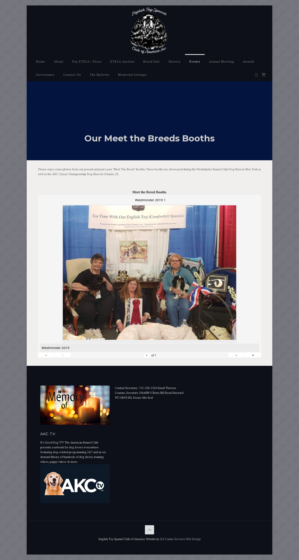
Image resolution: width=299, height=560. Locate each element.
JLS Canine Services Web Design (180, 539)
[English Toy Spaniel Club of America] (149, 30)
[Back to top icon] (149, 529)
